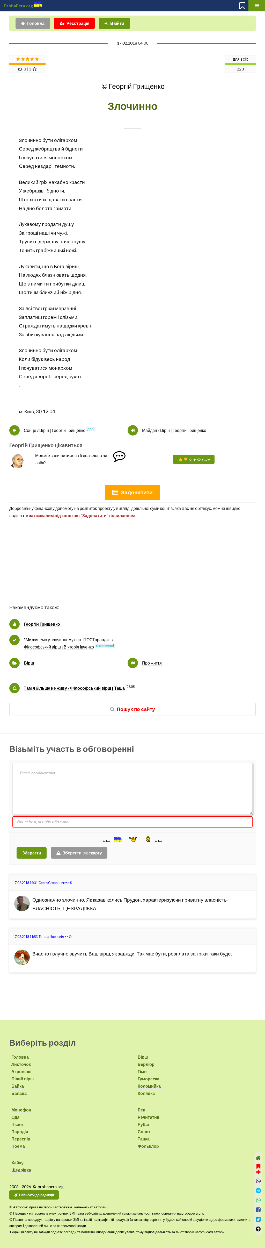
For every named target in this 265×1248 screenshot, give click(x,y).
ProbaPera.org (18, 5)
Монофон (21, 1109)
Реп (141, 1109)
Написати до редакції (36, 1195)
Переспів (20, 1138)
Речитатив (148, 1117)
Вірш (29, 662)
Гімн (142, 1071)
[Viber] (258, 1181)
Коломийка (149, 1085)
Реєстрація (78, 23)
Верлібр (146, 1064)
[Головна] (258, 1158)
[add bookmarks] (258, 1168)
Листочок (21, 1064)
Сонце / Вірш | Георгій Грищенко (54, 430)
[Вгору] (258, 1229)
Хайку (17, 1162)
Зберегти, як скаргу (82, 852)
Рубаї (143, 1124)
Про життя (152, 662)
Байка (17, 1085)
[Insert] (117, 840)
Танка (144, 1138)
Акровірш (21, 1071)
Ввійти (117, 23)
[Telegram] (258, 1190)
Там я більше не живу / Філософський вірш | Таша (74, 688)
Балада (19, 1093)
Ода (15, 1117)
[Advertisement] (132, 567)
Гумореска (148, 1078)
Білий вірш (22, 1078)
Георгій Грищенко (42, 624)
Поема (18, 1146)
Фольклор (148, 1146)
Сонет (144, 1131)
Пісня (17, 1124)
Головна (36, 23)
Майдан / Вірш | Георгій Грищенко (174, 430)
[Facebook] (258, 1210)
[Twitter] (258, 1219)
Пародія (19, 1131)
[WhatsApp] (258, 1200)
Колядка (146, 1093)
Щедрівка (21, 1169)
